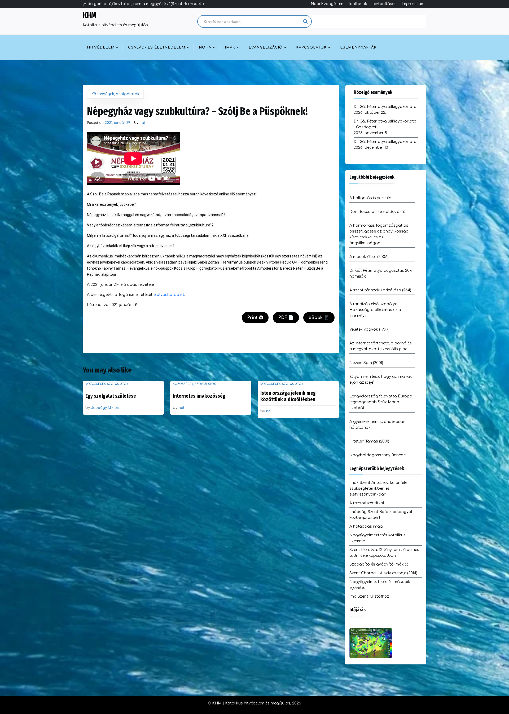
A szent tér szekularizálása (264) (380, 290)
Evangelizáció (266, 47)
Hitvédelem (101, 47)
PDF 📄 (286, 317)
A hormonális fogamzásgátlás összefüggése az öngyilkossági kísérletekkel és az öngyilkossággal (379, 234)
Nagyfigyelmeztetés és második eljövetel (379, 585)
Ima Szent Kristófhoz (369, 596)
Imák (230, 47)
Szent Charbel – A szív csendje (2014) (383, 573)
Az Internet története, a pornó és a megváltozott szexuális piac (380, 346)
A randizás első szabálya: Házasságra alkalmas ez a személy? (375, 310)
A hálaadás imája (366, 526)
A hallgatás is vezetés (370, 198)
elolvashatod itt (168, 295)
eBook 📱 (319, 317)
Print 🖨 (255, 317)
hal (142, 122)
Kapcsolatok (311, 47)
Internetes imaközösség (199, 396)
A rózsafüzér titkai (366, 503)
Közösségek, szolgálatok (115, 94)
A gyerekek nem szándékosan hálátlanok (377, 425)
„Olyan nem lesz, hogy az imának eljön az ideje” (380, 379)
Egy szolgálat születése (110, 396)
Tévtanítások (384, 4)
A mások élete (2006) (369, 257)
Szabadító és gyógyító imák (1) (378, 564)
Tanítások (357, 4)
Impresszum (413, 4)
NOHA (205, 47)
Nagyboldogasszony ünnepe (377, 455)
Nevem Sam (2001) (366, 363)
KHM (89, 15)
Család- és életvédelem (156, 47)
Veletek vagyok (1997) (369, 329)
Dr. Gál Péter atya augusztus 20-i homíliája (380, 273)
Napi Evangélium (327, 4)
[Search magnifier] (305, 21)
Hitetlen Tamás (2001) (369, 441)
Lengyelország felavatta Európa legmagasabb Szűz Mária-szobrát (380, 402)
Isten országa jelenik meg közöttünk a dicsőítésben (288, 396)
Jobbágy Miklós (105, 407)
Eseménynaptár (358, 47)
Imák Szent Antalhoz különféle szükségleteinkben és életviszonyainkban (378, 488)
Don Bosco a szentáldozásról (378, 212)
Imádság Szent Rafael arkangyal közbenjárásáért (380, 515)
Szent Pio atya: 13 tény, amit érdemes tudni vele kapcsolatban (384, 553)
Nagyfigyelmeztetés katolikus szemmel (377, 538)
